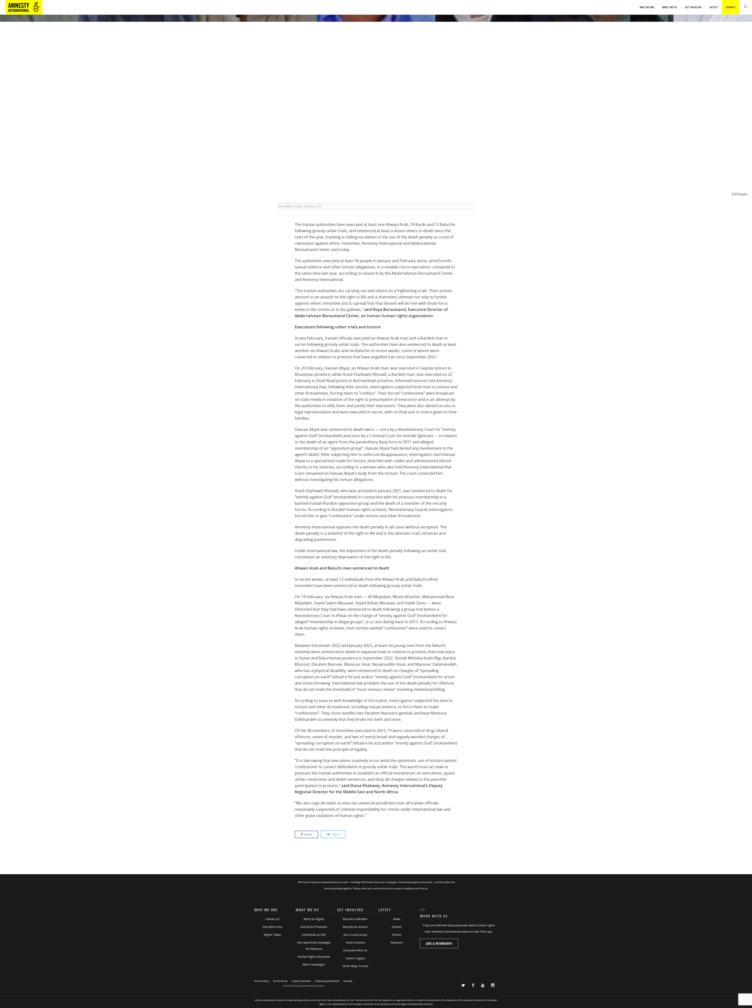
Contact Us (272, 919)
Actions (396, 927)
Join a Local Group (355, 934)
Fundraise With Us (355, 950)
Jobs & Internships (439, 943)
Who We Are (647, 7)
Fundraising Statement (327, 981)
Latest (713, 7)
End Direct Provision (314, 927)
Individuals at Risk (314, 934)
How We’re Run (272, 927)
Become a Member (355, 919)
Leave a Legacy (355, 958)
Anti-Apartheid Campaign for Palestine (314, 946)
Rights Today (272, 934)
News (396, 919)
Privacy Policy (261, 981)
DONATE (730, 7)
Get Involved (693, 7)
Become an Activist (355, 927)
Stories (396, 934)
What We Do (669, 7)
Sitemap (347, 981)
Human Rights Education (314, 956)
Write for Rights (314, 919)
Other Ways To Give (355, 966)
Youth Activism (355, 942)
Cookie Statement (301, 981)
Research (397, 942)
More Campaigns (314, 964)
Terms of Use (280, 981)
